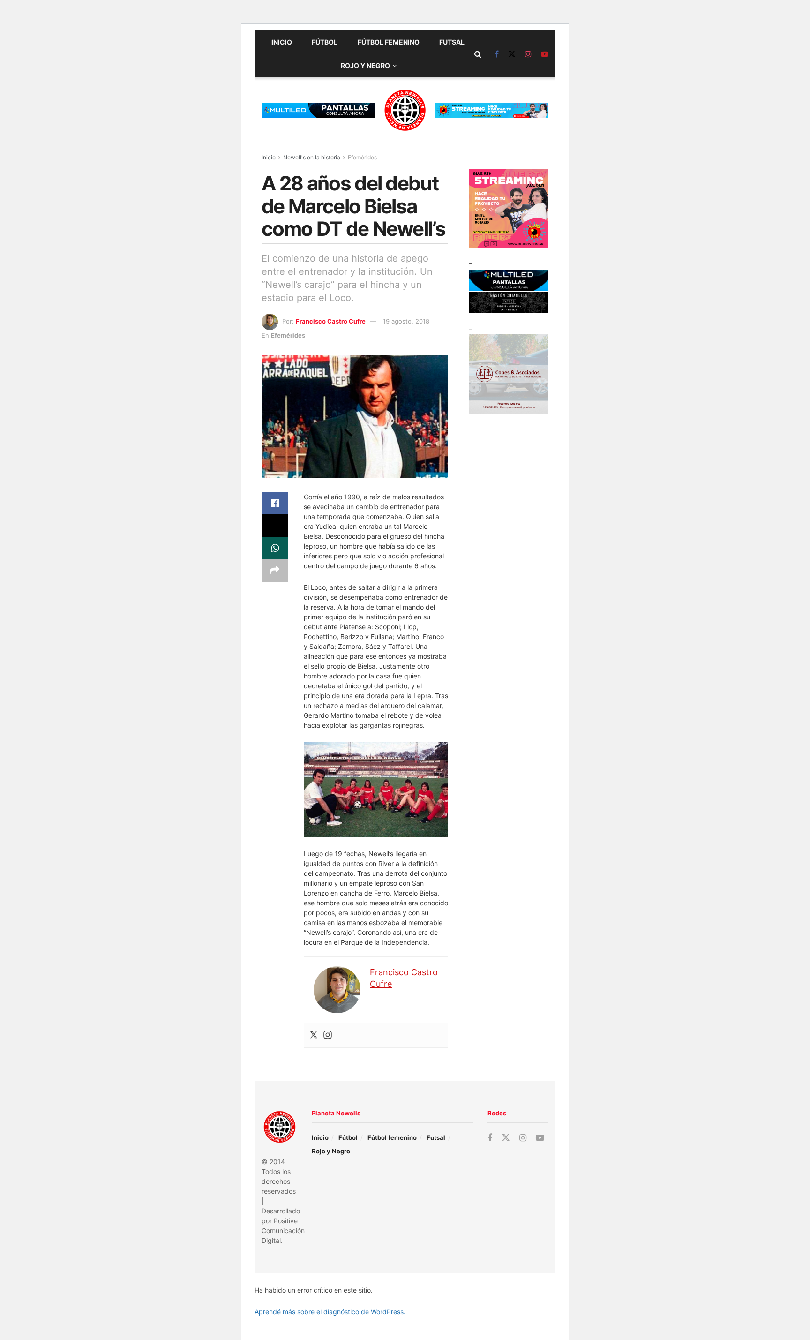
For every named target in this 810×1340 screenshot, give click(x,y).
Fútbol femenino (389, 42)
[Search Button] (477, 54)
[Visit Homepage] (405, 110)
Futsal (452, 42)
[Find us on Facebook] (497, 54)
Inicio (281, 42)
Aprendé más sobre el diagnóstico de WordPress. (330, 1312)
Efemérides (362, 157)
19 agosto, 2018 (406, 321)
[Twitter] (313, 1035)
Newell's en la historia (311, 157)
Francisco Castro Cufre (331, 321)
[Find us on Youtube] (544, 54)
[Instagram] (327, 1035)
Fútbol (325, 42)
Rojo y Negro (365, 65)
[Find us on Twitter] (512, 54)
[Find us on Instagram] (528, 54)
